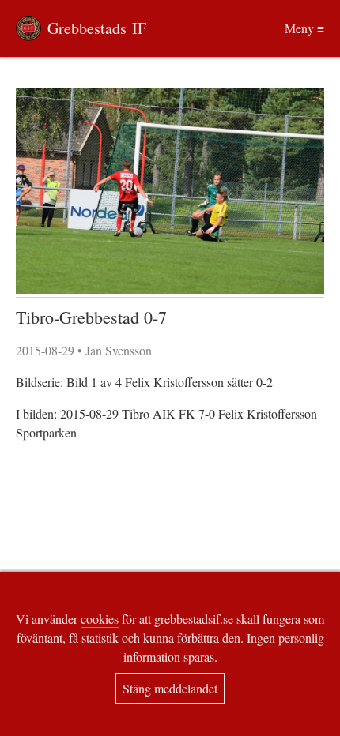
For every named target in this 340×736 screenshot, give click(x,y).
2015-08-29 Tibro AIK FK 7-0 (137, 413)
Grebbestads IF (96, 28)
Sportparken (46, 432)
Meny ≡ (304, 28)
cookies (100, 618)
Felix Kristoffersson (267, 413)
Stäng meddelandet (170, 688)
